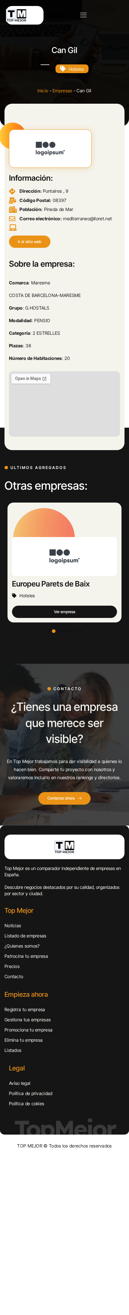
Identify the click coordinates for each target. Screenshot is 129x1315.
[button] (29, 242)
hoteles (76, 69)
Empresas (62, 91)
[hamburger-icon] (83, 15)
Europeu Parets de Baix (51, 583)
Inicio (43, 91)
